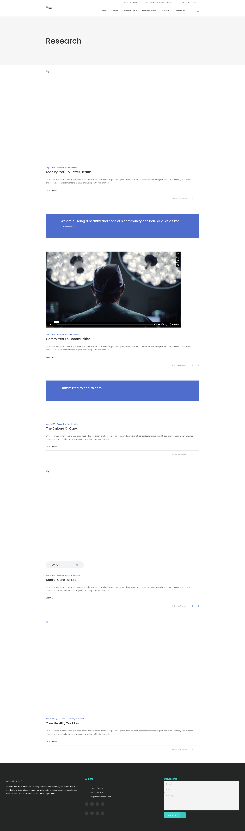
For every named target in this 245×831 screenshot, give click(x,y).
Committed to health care (81, 388)
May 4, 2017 (50, 168)
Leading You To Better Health (68, 172)
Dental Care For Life (61, 580)
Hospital (74, 424)
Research (60, 168)
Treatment (79, 719)
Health (69, 575)
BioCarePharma (180, 198)
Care (68, 168)
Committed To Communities (68, 339)
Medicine (74, 168)
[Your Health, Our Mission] (122, 667)
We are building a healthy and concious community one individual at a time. (120, 221)
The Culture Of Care (61, 428)
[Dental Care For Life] (122, 515)
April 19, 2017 (50, 719)
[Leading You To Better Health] (122, 116)
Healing (69, 334)
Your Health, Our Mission (65, 723)
